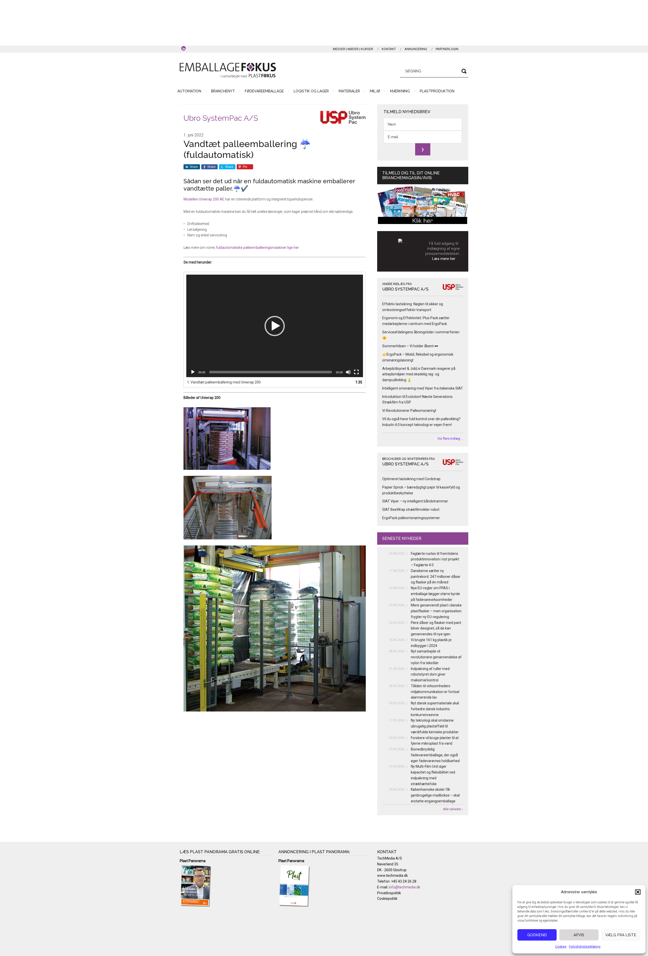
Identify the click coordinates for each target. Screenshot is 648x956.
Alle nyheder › (453, 809)
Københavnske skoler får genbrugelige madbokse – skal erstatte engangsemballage (435, 795)
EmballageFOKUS (228, 70)
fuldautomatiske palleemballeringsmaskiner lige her (257, 248)
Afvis (579, 935)
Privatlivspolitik (389, 893)
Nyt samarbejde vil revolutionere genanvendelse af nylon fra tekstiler (436, 657)
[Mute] (348, 372)
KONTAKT (389, 49)
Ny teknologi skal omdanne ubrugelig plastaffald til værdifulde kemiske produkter (435, 726)
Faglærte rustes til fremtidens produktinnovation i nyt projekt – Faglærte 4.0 (435, 559)
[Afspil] (192, 372)
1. (224, 382)
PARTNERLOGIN (447, 49)
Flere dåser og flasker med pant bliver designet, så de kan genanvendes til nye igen (436, 628)
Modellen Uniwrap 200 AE (204, 199)
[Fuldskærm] (356, 372)
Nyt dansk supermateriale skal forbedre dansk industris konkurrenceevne (435, 709)
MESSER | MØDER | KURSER (353, 49)
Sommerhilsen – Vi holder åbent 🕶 (410, 346)
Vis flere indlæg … (450, 438)
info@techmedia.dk (404, 887)
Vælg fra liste (620, 935)
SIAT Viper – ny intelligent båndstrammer (415, 501)
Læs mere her (443, 258)
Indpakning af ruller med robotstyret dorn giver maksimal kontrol (430, 674)
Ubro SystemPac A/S (221, 118)
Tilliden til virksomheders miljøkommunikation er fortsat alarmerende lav (435, 692)
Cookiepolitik (387, 899)
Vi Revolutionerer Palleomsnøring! (409, 411)
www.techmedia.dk (392, 875)
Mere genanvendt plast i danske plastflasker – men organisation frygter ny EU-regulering (436, 611)
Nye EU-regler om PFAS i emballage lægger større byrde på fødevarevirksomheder (435, 594)
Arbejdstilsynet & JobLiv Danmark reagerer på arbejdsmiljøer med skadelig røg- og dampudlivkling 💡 (418, 374)
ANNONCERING (415, 49)
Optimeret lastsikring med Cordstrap (411, 479)
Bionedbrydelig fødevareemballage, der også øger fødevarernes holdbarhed (435, 755)
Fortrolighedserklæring (584, 946)
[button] (637, 891)
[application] (274, 326)
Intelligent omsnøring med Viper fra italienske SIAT (422, 388)
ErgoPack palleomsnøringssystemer (411, 518)
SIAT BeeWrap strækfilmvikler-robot (410, 509)
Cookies (560, 946)
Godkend (537, 935)
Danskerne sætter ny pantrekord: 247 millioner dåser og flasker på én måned (435, 576)
